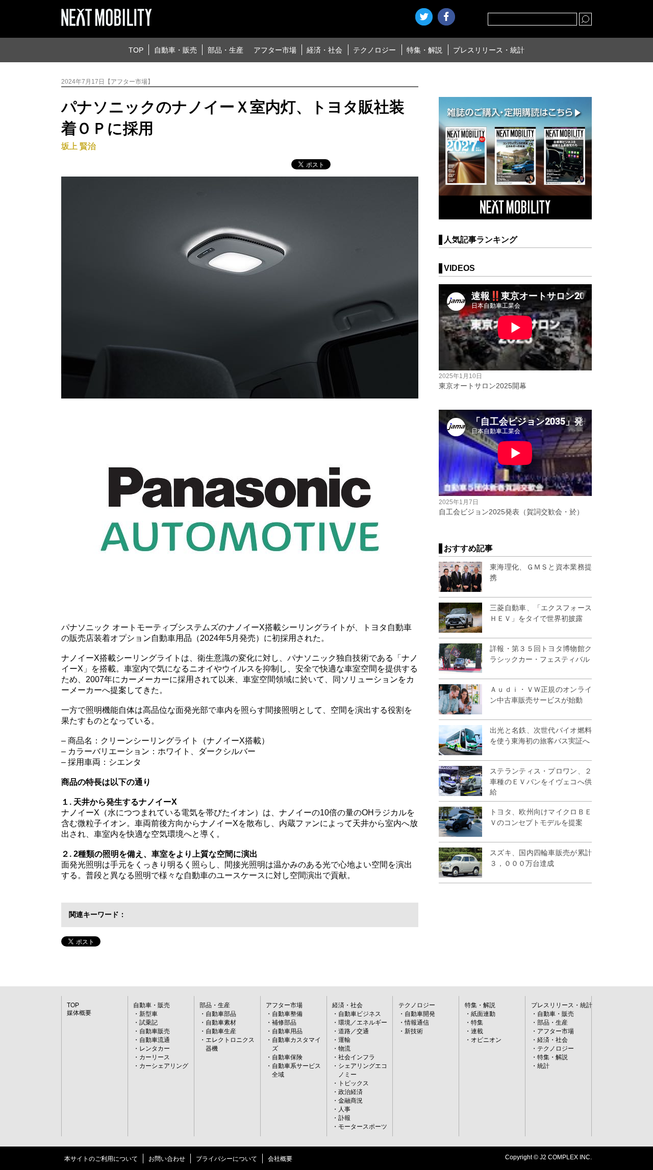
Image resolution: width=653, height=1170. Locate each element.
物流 (344, 1048)
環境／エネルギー (362, 1022)
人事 (344, 1109)
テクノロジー (374, 50)
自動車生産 (221, 1031)
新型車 (148, 1013)
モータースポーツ (362, 1126)
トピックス (353, 1083)
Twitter (424, 17)
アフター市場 (275, 50)
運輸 (344, 1039)
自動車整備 (287, 1013)
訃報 (344, 1118)
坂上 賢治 (78, 146)
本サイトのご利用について (101, 1158)
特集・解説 (424, 50)
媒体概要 (79, 1012)
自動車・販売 (175, 50)
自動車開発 (420, 1013)
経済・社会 (324, 50)
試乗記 (148, 1022)
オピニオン (486, 1039)
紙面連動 (483, 1013)
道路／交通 (353, 1031)
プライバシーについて (226, 1158)
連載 (477, 1031)
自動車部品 (221, 1013)
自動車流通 (154, 1039)
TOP (136, 50)
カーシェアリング (163, 1065)
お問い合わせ (166, 1158)
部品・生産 (225, 50)
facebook (446, 17)
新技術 (414, 1031)
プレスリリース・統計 (488, 50)
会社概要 (280, 1158)
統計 (543, 1065)
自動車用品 (287, 1031)
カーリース (154, 1057)
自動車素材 (221, 1022)
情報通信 (417, 1022)
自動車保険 (287, 1057)
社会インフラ (356, 1057)
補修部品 (284, 1022)
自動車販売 (154, 1031)
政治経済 (350, 1092)
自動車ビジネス (359, 1013)
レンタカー (154, 1048)
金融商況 (350, 1100)
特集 (477, 1022)
